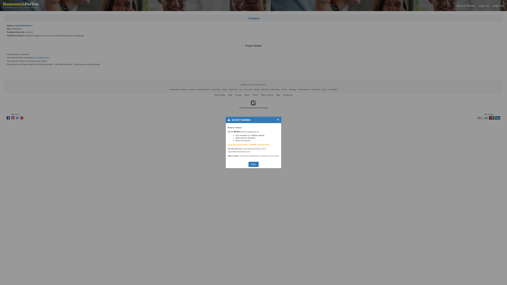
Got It (253, 164)
